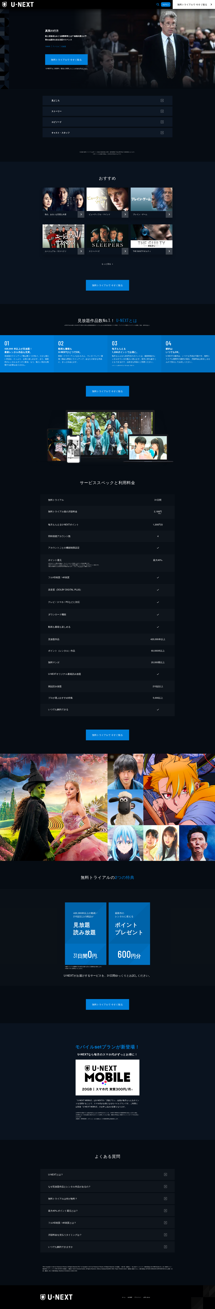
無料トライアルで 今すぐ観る (192, 4)
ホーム (123, 1297)
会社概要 (130, 1297)
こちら (85, 68)
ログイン (166, 4)
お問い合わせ (146, 1297)
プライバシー (137, 1297)
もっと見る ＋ (107, 264)
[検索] (158, 4)
